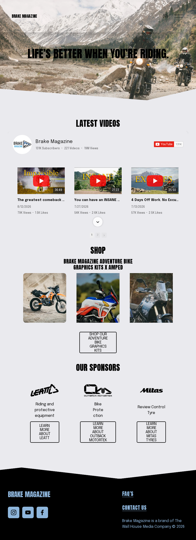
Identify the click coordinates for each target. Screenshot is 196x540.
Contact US (134, 508)
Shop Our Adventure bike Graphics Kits (98, 342)
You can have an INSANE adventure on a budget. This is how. (98, 200)
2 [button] (97, 235)
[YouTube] (28, 512)
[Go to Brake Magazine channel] (22, 144)
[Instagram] (13, 512)
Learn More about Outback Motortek (98, 432)
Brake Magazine (24, 16)
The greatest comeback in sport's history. (41, 200)
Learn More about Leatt (44, 432)
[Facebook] (42, 512)
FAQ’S (127, 494)
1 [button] (91, 235)
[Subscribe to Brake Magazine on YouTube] (168, 144)
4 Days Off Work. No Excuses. (155, 200)
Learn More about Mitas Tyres (151, 432)
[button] (98, 163)
